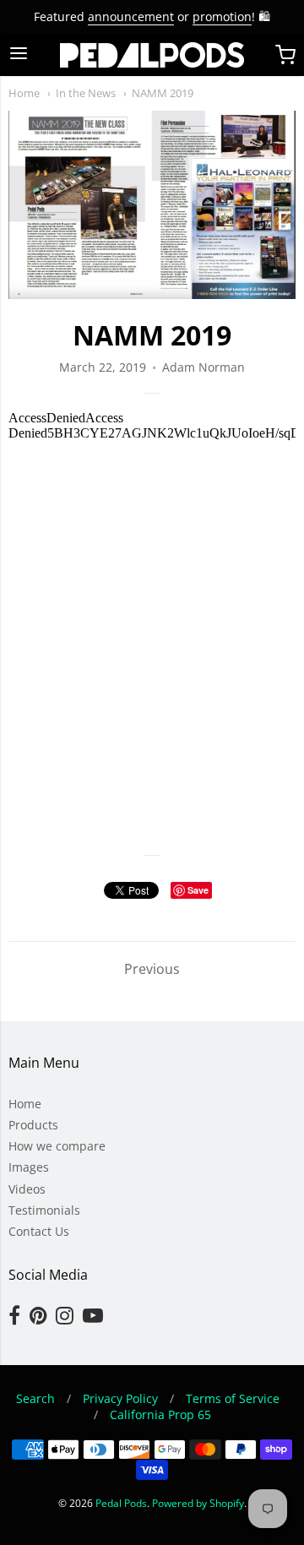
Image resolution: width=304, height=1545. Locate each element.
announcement (131, 16)
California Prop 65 (160, 1414)
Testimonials (44, 1210)
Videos (27, 1189)
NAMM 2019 (162, 93)
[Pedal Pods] (152, 55)
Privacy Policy (120, 1398)
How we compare (57, 1146)
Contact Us (38, 1231)
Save (198, 890)
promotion (222, 16)
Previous (152, 969)
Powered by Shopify (198, 1503)
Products (33, 1125)
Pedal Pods (121, 1503)
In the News (86, 93)
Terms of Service (233, 1398)
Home (24, 93)
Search (35, 1398)
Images (28, 1167)
